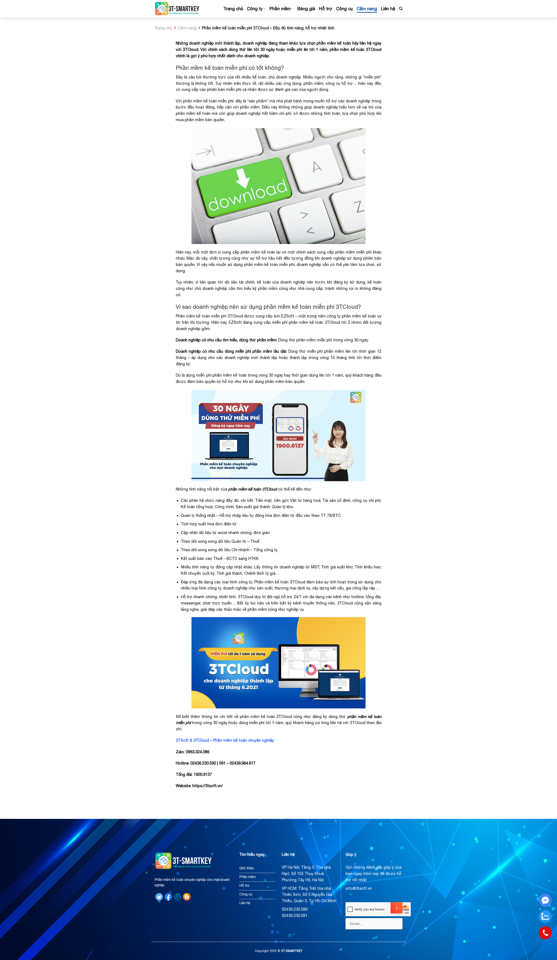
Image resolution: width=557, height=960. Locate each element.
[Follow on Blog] (187, 896)
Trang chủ (233, 8)
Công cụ (344, 8)
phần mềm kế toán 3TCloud (252, 489)
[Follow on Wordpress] (177, 896)
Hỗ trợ (325, 8)
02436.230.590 (294, 909)
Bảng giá (306, 8)
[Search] (401, 8)
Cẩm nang (367, 8)
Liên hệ (388, 8)
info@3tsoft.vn (359, 888)
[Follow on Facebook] (168, 896)
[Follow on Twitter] (159, 896)
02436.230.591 (294, 915)
